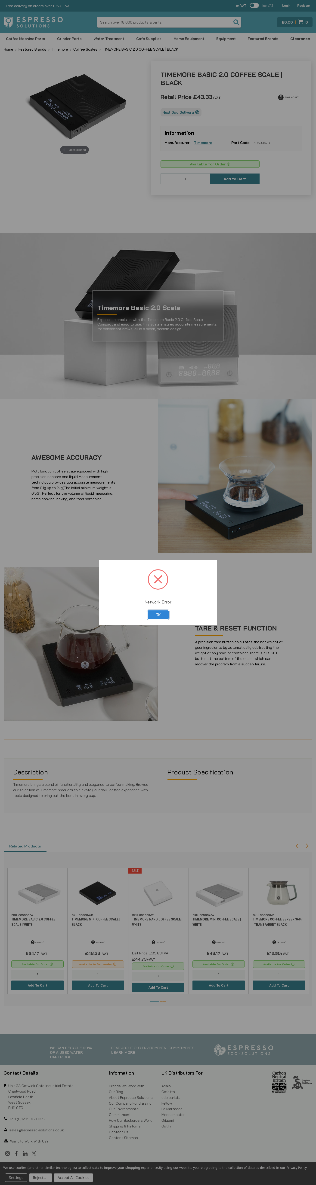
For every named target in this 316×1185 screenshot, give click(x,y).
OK (158, 614)
